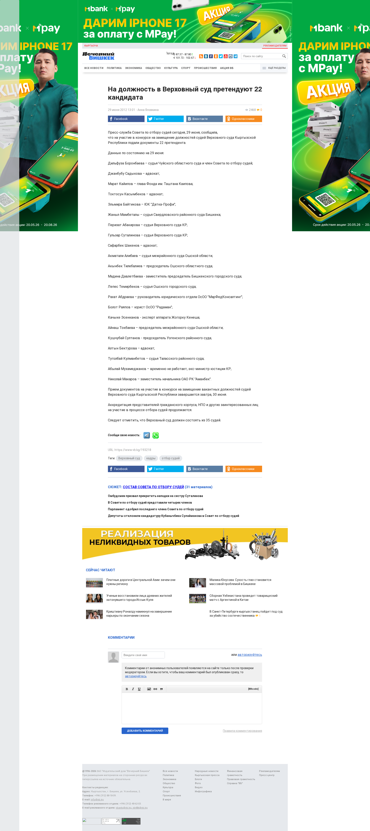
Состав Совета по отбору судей (153, 487)
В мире (167, 799)
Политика (114, 68)
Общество (153, 68)
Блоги (198, 779)
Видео (199, 787)
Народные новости (206, 771)
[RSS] (201, 56)
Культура (171, 68)
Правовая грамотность (241, 779)
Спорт (186, 68)
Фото (198, 783)
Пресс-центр (267, 775)
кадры (150, 458)
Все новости (93, 68)
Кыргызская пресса (207, 775)
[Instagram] (231, 56)
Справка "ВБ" (235, 783)
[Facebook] (211, 56)
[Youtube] (226, 56)
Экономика (133, 68)
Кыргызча (91, 45)
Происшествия (205, 68)
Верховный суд (129, 458)
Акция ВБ (226, 68)
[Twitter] (221, 56)
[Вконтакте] (206, 56)
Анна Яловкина (148, 110)
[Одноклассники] (216, 56)
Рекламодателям (274, 45)
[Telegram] (235, 56)
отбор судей (171, 458)
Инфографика (203, 791)
